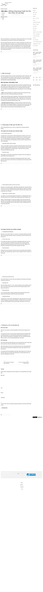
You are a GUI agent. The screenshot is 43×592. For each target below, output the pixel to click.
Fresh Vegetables (5, 11)
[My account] (42, 4)
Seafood (3, 13)
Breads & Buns (4, 16)
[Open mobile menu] (1, 4)
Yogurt (3, 14)
